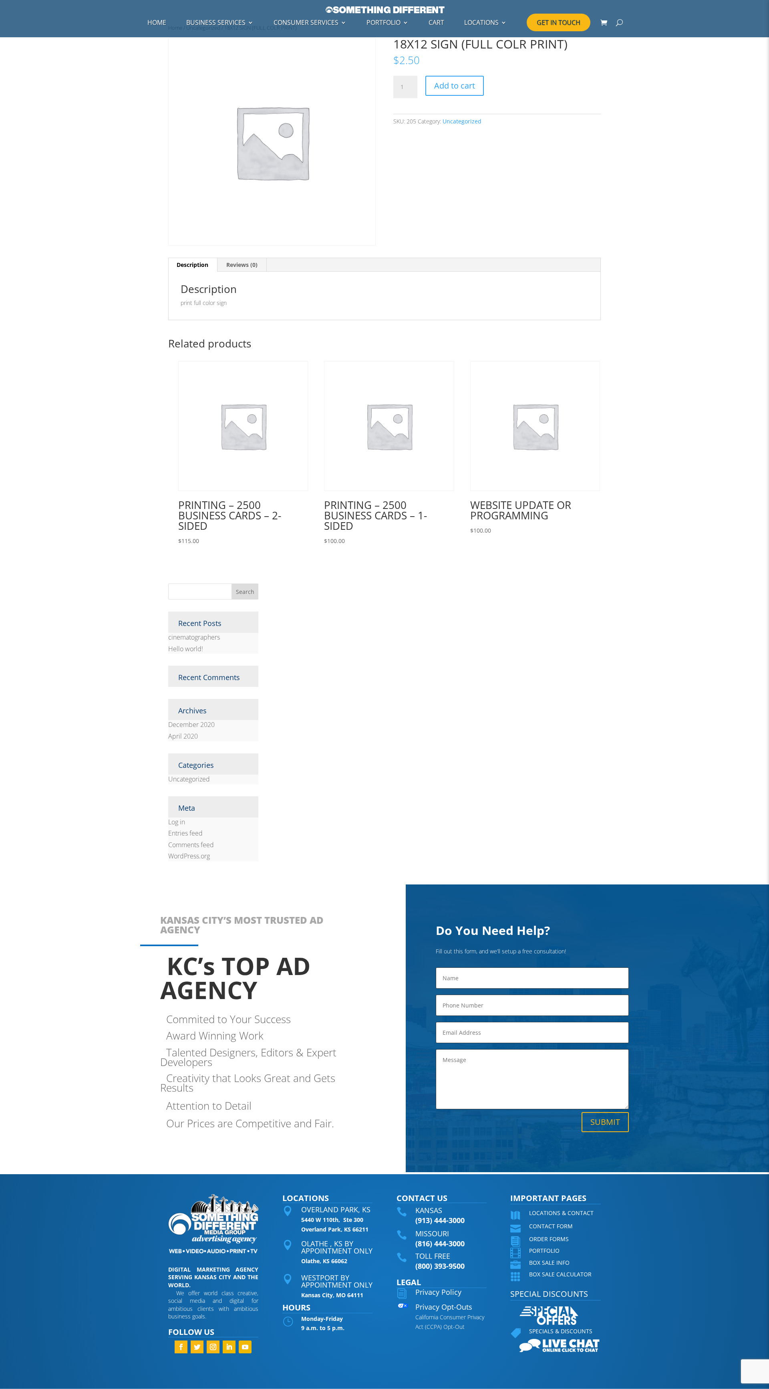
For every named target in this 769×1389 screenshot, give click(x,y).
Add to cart (454, 85)
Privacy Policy (438, 1292)
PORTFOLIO (383, 22)
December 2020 (191, 724)
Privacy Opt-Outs (443, 1307)
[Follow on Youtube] (245, 1347)
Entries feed (185, 833)
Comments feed (191, 844)
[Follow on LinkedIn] (229, 1347)
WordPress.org (189, 856)
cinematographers (194, 637)
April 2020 (183, 736)
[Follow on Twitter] (197, 1347)
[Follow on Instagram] (213, 1347)
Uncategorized (462, 121)
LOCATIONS (481, 22)
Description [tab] (192, 265)
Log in (176, 822)
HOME (156, 22)
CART (436, 22)
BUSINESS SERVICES (216, 22)
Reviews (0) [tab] (242, 265)
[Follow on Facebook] (181, 1347)
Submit (605, 1121)
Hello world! (185, 648)
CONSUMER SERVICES (306, 22)
